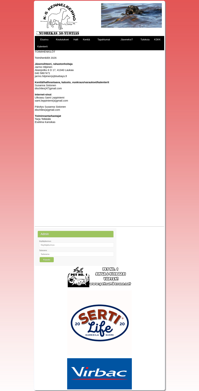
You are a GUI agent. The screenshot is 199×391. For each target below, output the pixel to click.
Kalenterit (42, 46)
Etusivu (44, 39)
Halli (75, 39)
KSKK (157, 39)
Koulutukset (62, 39)
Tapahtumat (103, 39)
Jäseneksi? (126, 39)
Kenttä (86, 39)
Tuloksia (144, 39)
